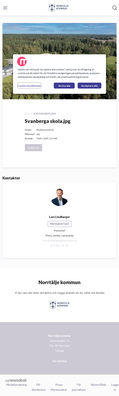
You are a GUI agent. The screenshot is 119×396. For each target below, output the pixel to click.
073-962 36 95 (59, 245)
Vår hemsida (59, 360)
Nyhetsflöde (98, 384)
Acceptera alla (89, 85)
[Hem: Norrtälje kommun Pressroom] (58, 8)
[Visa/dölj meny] (5, 7)
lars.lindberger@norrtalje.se (59, 240)
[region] (59, 74)
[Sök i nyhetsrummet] (114, 7)
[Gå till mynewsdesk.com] (16, 380)
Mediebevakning (16, 384)
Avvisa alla (64, 85)
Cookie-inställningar (29, 85)
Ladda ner (33, 147)
